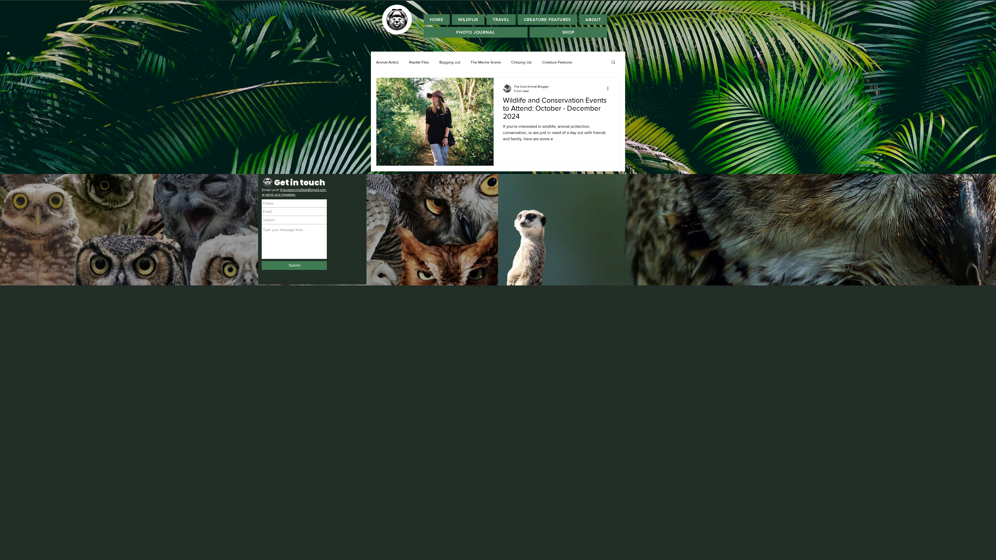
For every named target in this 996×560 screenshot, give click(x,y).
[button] (613, 62)
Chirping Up (521, 62)
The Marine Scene (486, 62)
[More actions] (609, 88)
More (587, 62)
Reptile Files (419, 62)
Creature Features (557, 62)
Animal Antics (387, 62)
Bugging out (449, 62)
